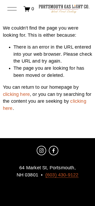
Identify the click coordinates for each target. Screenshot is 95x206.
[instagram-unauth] (41, 150)
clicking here (16, 94)
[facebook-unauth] (53, 150)
